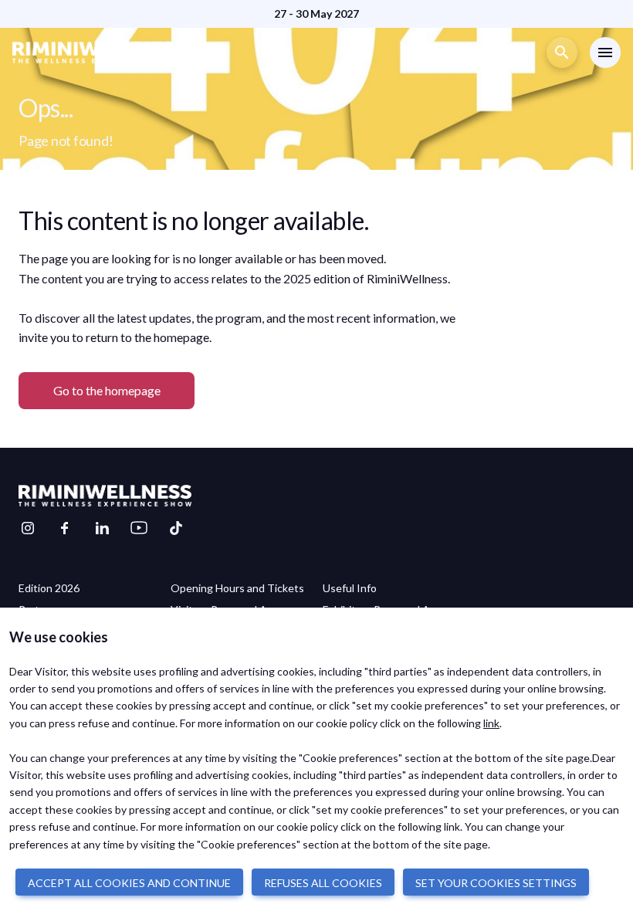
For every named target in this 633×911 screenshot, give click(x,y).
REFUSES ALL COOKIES (323, 882)
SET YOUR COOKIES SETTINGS (496, 882)
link (491, 723)
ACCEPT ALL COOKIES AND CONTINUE (129, 882)
